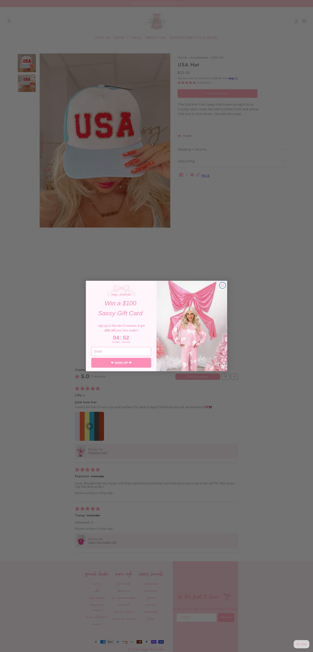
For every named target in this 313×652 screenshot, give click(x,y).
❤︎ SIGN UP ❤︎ (121, 363)
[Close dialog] (222, 285)
